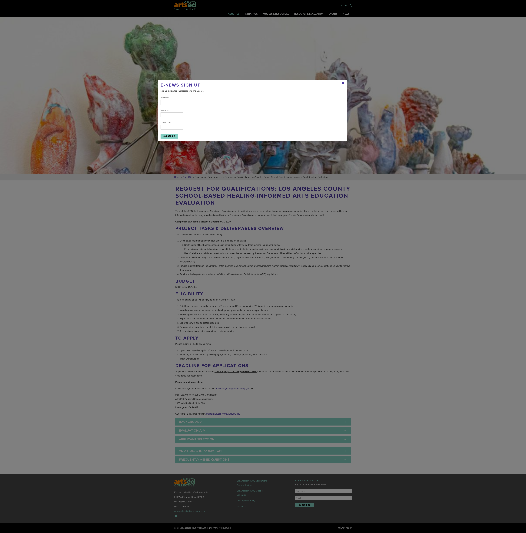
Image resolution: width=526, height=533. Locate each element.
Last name (164, 110)
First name (165, 98)
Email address (166, 122)
